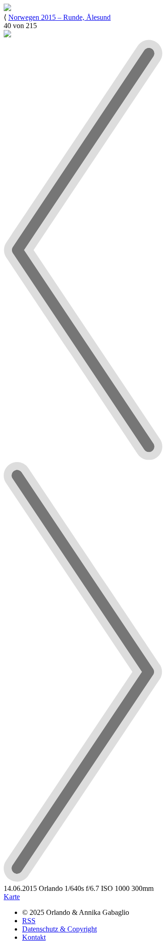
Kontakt (34, 937)
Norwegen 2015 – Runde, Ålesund (59, 17)
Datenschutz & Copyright (59, 929)
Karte (12, 897)
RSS (29, 921)
